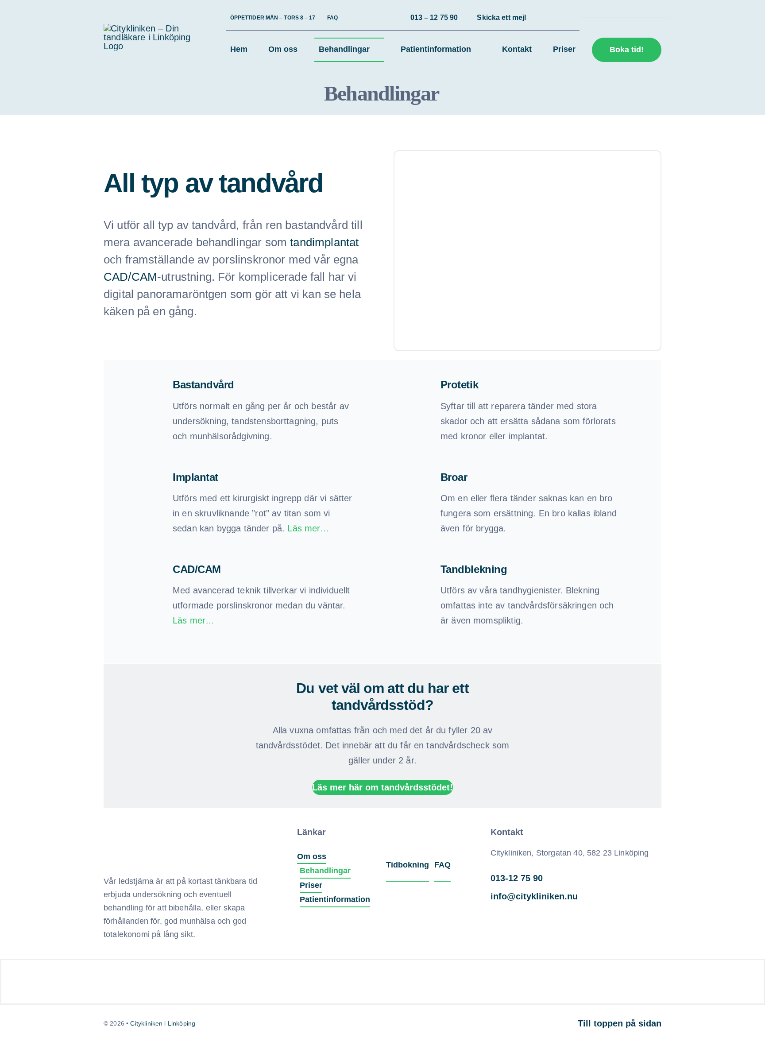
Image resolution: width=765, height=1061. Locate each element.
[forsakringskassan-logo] (227, 973)
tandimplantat (324, 242)
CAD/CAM (130, 276)
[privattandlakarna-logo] (517, 973)
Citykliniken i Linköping (162, 1023)
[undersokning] (148, 826)
